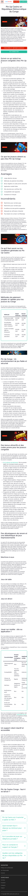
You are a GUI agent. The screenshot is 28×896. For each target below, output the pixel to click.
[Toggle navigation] (2, 1)
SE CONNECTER (23, 1)
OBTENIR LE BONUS (14, 456)
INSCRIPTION (16, 1)
